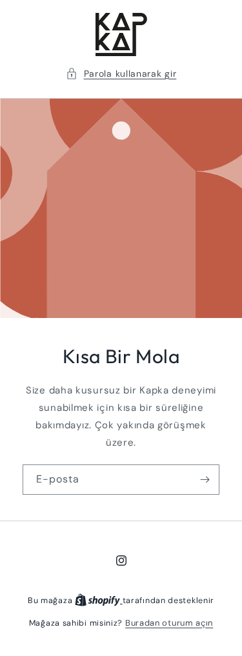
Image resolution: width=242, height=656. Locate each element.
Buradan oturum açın (169, 622)
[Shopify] (99, 600)
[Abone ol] (204, 479)
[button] (121, 74)
